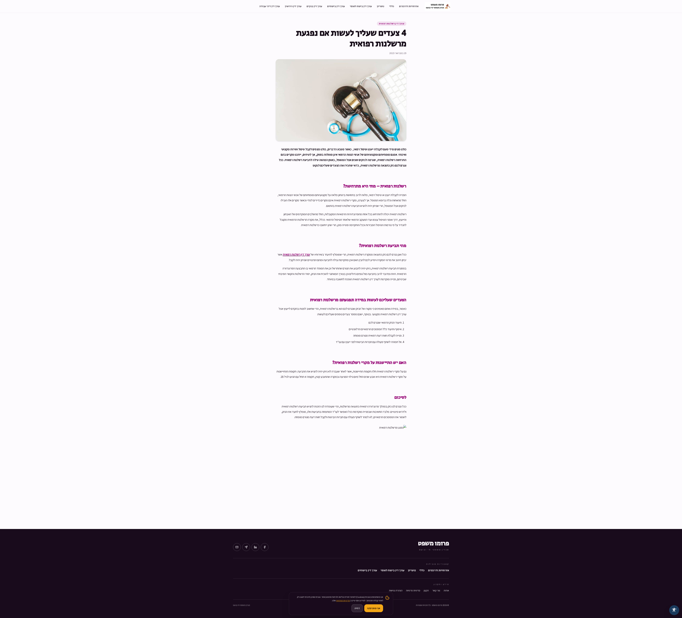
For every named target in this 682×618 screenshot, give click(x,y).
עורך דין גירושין (293, 6)
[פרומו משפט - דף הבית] (437, 6)
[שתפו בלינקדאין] (255, 547)
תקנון (426, 590)
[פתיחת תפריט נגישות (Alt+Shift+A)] (674, 610)
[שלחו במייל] (237, 547)
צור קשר (436, 590)
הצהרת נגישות (395, 590)
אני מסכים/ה (373, 608)
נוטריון (380, 6)
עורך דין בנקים (314, 6)
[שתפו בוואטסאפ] (246, 547)
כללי (391, 6)
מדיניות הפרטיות (343, 600)
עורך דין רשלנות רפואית (391, 23)
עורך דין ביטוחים (336, 6)
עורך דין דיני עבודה (269, 6)
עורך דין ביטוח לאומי (361, 6)
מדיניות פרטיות (413, 590)
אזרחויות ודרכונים (408, 6)
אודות (446, 590)
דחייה (357, 608)
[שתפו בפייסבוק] (265, 547)
